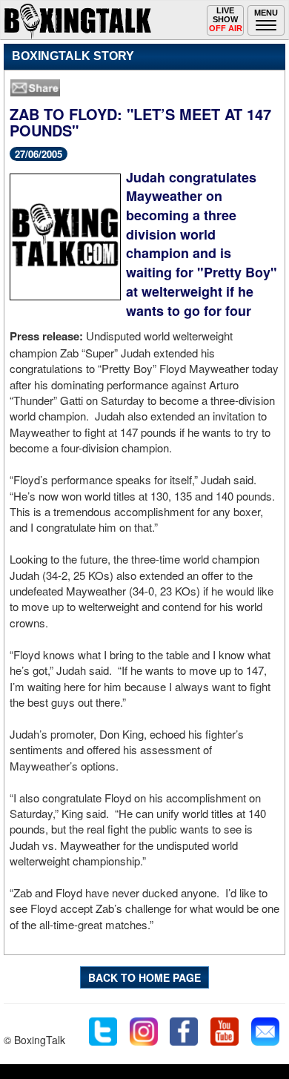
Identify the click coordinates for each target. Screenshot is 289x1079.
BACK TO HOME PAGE (144, 977)
